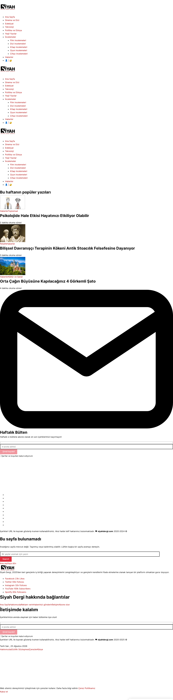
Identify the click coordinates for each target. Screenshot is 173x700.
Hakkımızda (15, 604)
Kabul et (4, 691)
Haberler (9, 181)
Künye (40, 649)
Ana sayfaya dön (8, 563)
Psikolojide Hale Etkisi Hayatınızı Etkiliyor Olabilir (44, 215)
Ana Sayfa (10, 141)
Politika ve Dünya (13, 154)
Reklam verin (27, 604)
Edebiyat (9, 148)
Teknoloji (9, 151)
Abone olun (64, 604)
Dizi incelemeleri (18, 168)
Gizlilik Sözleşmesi (20, 649)
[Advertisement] (76, 475)
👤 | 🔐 (8, 184)
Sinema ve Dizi (12, 144)
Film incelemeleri (18, 164)
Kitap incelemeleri (18, 171)
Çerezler (33, 649)
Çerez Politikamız (86, 688)
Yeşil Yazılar (11, 158)
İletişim (55, 604)
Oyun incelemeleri (18, 174)
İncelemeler (10, 161)
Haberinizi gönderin (42, 604)
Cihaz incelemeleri (19, 178)
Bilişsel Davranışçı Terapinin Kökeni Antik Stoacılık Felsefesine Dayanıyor (67, 248)
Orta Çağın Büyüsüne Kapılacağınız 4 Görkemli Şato (48, 281)
